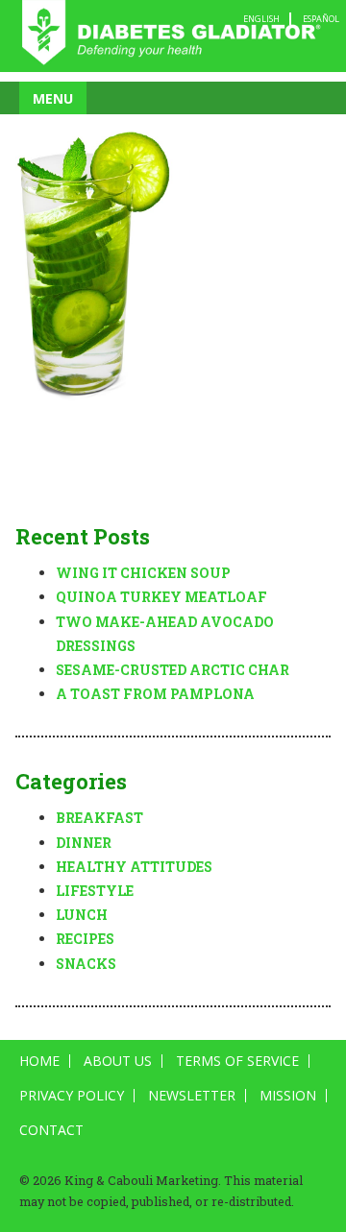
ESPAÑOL (321, 18)
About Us (118, 1061)
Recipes (85, 939)
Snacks (86, 963)
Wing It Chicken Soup (143, 573)
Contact (51, 1130)
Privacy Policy (71, 1095)
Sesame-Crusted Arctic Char (172, 670)
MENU (53, 98)
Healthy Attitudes (134, 867)
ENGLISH (261, 18)
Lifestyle (95, 891)
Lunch (82, 915)
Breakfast (99, 818)
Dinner (83, 842)
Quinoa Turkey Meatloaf (161, 597)
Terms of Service (237, 1061)
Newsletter (191, 1095)
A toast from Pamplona (155, 694)
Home (39, 1061)
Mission (288, 1095)
